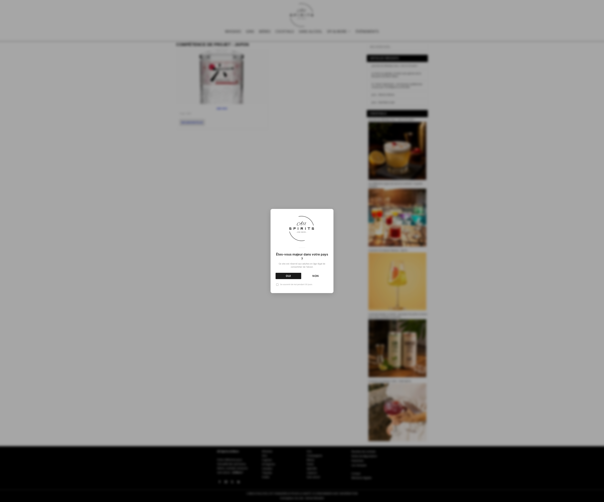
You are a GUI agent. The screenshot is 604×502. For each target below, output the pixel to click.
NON (315, 276)
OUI (288, 276)
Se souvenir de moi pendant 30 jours (296, 284)
